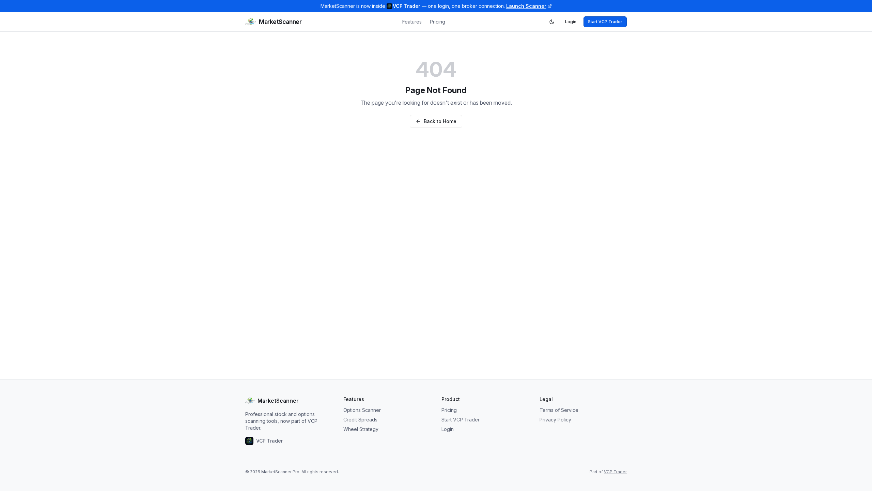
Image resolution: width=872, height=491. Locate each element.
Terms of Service (559, 410)
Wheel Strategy (360, 429)
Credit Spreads (360, 419)
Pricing (437, 22)
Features (412, 22)
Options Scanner (362, 410)
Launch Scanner (526, 6)
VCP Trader (615, 471)
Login (570, 21)
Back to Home (440, 121)
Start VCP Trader (605, 21)
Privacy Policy (555, 419)
